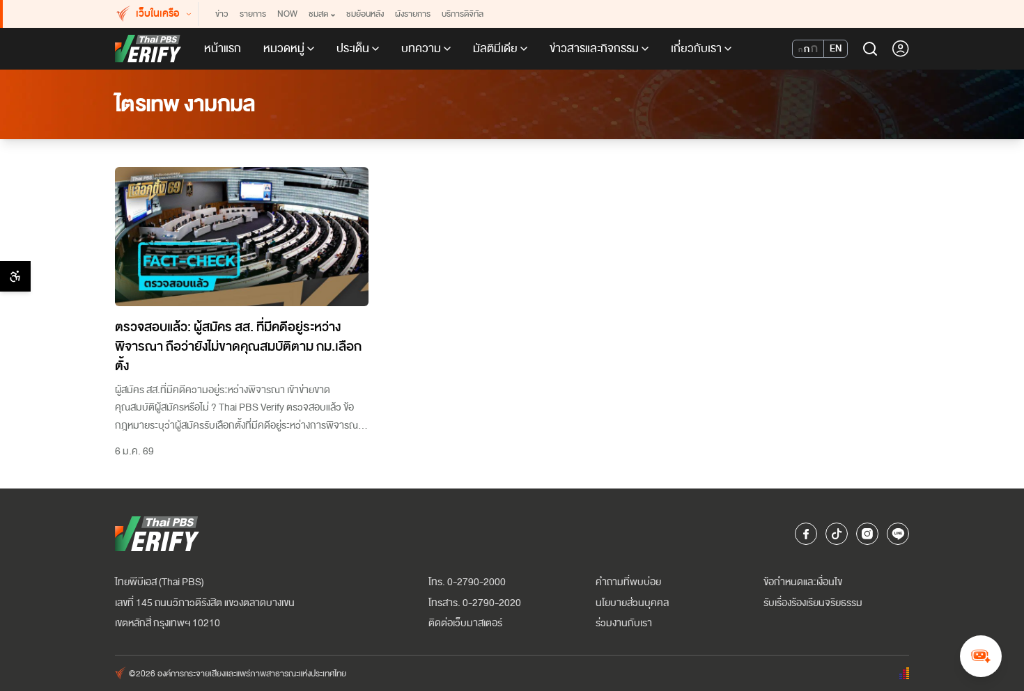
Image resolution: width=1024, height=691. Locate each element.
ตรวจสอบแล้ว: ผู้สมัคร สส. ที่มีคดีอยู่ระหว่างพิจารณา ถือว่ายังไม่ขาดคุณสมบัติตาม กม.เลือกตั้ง (238, 346)
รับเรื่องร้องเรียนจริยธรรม (812, 603)
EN (835, 48)
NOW (287, 14)
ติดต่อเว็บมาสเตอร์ (465, 623)
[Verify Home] (148, 49)
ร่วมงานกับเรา (624, 623)
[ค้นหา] (870, 49)
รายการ (253, 14)
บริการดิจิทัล (462, 14)
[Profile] (900, 49)
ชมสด (318, 14)
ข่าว (221, 14)
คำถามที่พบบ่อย (628, 582)
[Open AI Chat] (981, 656)
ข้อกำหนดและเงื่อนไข (802, 582)
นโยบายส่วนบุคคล (632, 603)
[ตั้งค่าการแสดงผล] (15, 276)
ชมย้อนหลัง (365, 14)
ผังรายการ (412, 14)
